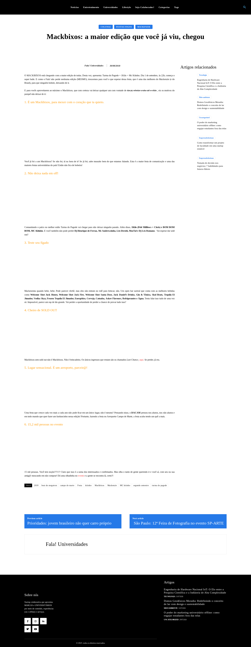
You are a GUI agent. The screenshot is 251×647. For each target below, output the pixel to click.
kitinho (88, 485)
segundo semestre (141, 485)
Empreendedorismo (206, 138)
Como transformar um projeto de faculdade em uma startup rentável (210, 146)
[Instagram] (35, 621)
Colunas (106, 27)
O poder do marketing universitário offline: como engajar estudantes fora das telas (211, 125)
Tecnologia (203, 75)
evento (80, 475)
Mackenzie (143, 27)
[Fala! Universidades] (81, 65)
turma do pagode (159, 485)
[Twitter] (27, 629)
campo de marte (67, 485)
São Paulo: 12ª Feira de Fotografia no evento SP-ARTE (179, 523)
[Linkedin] (43, 621)
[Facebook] (27, 621)
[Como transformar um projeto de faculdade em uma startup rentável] (187, 143)
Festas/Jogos (124, 27)
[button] (244, 7)
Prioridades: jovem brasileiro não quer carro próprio (69, 523)
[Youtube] (35, 629)
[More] (172, 49)
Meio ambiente (204, 97)
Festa (79, 485)
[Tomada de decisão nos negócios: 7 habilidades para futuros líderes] (187, 163)
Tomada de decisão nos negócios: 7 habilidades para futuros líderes (210, 166)
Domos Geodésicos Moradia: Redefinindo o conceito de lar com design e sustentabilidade (210, 105)
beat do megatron (49, 485)
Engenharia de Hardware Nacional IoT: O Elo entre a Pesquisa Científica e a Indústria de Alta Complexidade (195, 591)
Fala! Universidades (94, 65)
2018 (36, 485)
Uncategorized (204, 118)
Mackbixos (99, 485)
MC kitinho (125, 485)
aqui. (141, 359)
